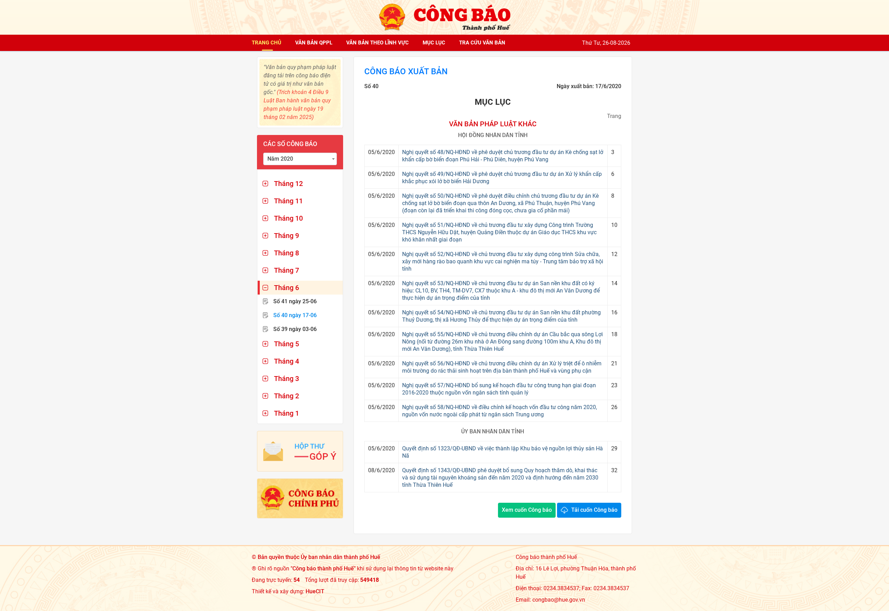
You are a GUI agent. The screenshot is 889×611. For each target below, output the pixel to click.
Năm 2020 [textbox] (280, 158)
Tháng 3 (286, 378)
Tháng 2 (286, 396)
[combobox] (300, 159)
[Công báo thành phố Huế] (444, 17)
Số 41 (295, 301)
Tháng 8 (286, 253)
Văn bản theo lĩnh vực (377, 43)
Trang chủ (266, 43)
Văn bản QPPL (313, 43)
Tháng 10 (288, 218)
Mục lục (434, 43)
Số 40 (295, 315)
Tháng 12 (288, 183)
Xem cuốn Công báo (527, 510)
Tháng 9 (286, 235)
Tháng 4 (286, 361)
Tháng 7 (286, 270)
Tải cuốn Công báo (594, 510)
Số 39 (295, 329)
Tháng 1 (286, 413)
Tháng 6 (286, 287)
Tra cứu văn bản (482, 43)
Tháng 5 (286, 344)
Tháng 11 (288, 201)
